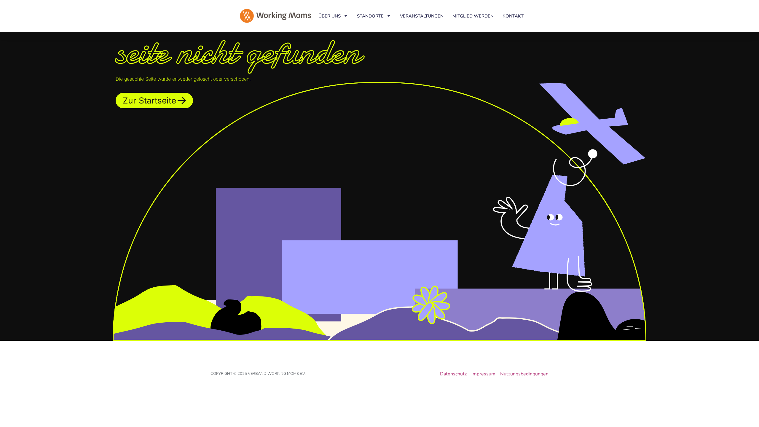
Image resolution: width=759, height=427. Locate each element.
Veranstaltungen (422, 16)
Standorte (370, 16)
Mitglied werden (473, 16)
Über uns (329, 16)
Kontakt (513, 16)
